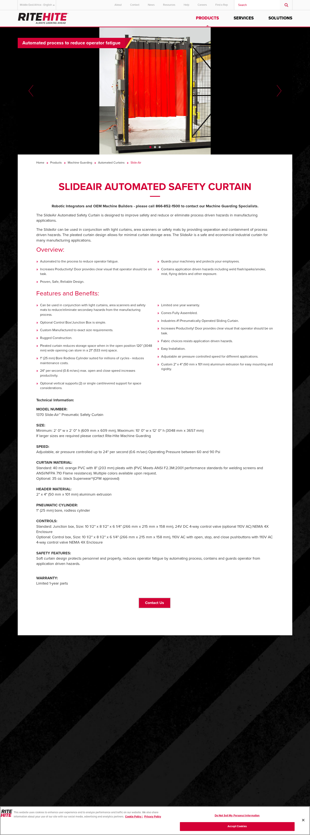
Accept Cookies (237, 826)
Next (279, 90)
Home (40, 162)
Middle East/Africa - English (36, 5)
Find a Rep (221, 5)
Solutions (280, 18)
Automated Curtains (111, 162)
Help (186, 5)
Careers (202, 5)
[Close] (303, 820)
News (151, 5)
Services (244, 18)
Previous (31, 90)
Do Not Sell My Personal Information (237, 815)
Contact (134, 5)
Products (207, 18)
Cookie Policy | (134, 816)
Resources (169, 5)
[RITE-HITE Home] (43, 17)
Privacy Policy (152, 816)
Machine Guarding (80, 162)
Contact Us (154, 602)
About (118, 5)
